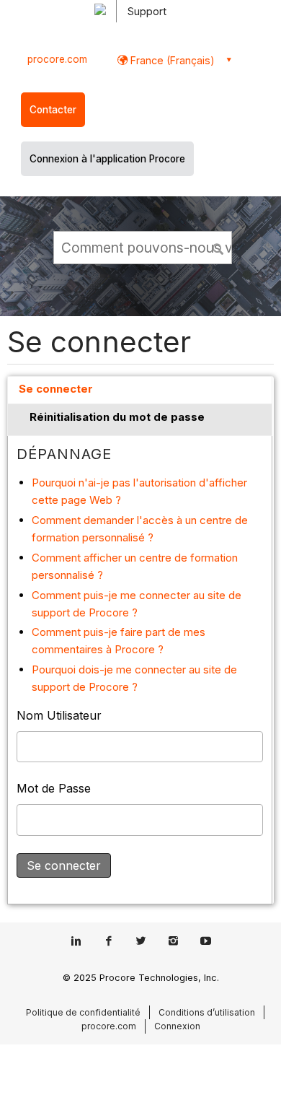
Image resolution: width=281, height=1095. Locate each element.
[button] (219, 247)
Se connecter (56, 389)
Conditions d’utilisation (207, 1012)
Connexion (177, 1026)
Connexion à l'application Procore (107, 159)
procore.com (57, 59)
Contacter (53, 109)
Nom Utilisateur (59, 715)
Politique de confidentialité (83, 1012)
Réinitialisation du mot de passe (117, 417)
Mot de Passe (54, 788)
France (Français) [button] (171, 60)
